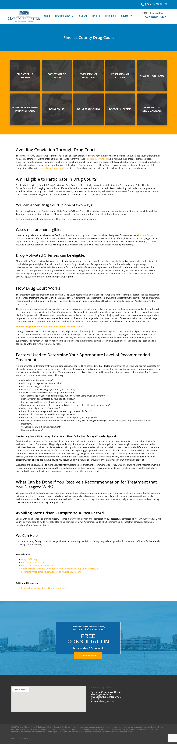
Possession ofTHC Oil (57, 76)
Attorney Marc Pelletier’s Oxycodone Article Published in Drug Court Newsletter (60, 568)
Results (96, 16)
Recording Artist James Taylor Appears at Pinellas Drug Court (51, 571)
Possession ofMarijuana (88, 76)
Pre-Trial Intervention (96, 158)
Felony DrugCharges (25, 76)
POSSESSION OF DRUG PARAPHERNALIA (25, 109)
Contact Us (126, 16)
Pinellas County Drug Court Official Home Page (44, 588)
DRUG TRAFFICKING (88, 109)
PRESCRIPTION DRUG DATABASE (152, 109)
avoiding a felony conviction (55, 168)
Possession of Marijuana (33, 562)
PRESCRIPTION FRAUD (152, 75)
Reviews (83, 16)
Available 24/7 (155, 17)
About (47, 16)
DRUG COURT (56, 109)
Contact (20, 739)
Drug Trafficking (29, 559)
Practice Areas (62, 16)
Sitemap (27, 739)
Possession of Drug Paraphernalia (37, 565)
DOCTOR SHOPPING (120, 109)
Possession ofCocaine (120, 76)
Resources (110, 16)
